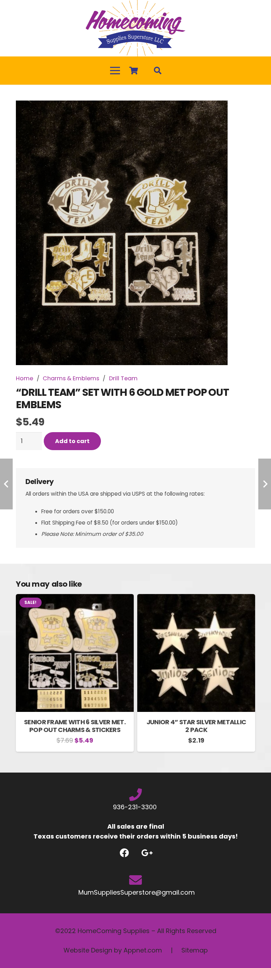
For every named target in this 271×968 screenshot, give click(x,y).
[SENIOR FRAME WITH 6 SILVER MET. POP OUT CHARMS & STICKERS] (75, 598)
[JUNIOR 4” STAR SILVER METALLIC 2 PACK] (196, 598)
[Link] (135, 28)
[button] (242, 113)
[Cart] (133, 70)
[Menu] (115, 70)
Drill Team (123, 378)
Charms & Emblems (71, 378)
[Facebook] (124, 852)
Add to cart (72, 441)
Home (24, 378)
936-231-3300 (135, 807)
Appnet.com (143, 950)
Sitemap (194, 950)
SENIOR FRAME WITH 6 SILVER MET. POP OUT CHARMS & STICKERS (75, 726)
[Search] (157, 70)
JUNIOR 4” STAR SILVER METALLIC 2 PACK (196, 726)
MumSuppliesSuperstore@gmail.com (136, 892)
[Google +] (147, 852)
